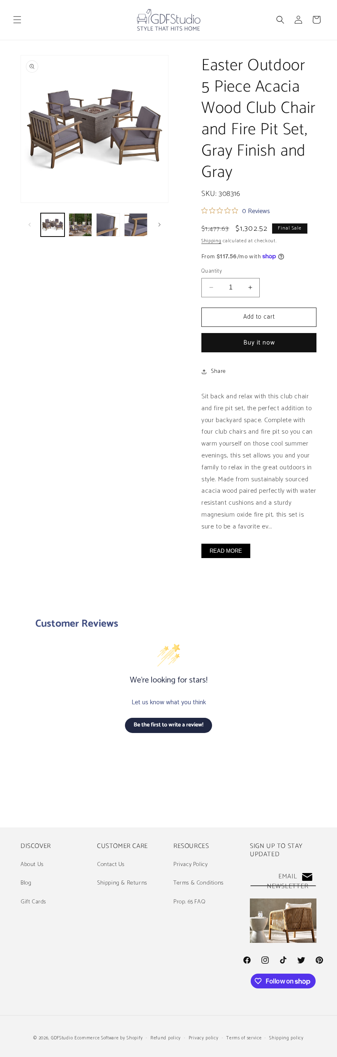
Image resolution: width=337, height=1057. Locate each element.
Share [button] (218, 371)
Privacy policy (204, 1038)
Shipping (211, 241)
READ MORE (226, 551)
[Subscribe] (307, 877)
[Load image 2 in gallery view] (80, 225)
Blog (26, 883)
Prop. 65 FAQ (189, 902)
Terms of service (243, 1038)
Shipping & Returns (122, 883)
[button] (17, 20)
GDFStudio (62, 1038)
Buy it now (259, 343)
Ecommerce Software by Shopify (108, 1038)
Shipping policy (286, 1038)
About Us (32, 864)
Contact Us (111, 864)
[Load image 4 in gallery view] (136, 225)
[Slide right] (159, 225)
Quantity (211, 271)
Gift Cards (33, 902)
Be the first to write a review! (168, 725)
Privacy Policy (190, 864)
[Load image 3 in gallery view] (108, 225)
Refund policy (165, 1038)
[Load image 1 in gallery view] (53, 225)
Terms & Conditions (198, 883)
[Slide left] (30, 225)
